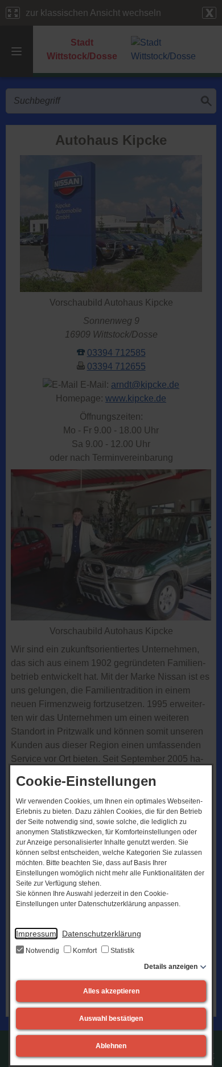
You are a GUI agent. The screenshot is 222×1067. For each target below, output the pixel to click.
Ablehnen (111, 1046)
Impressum (36, 933)
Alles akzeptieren (111, 991)
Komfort (84, 951)
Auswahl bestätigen (111, 1019)
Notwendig (42, 951)
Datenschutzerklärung (101, 933)
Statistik (121, 951)
